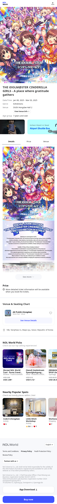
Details (11, 141)
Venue (46, 141)
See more (27, 277)
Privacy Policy (26, 451)
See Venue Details (28, 320)
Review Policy (7, 455)
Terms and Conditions (11, 451)
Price (29, 141)
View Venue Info (20, 111)
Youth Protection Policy (42, 451)
